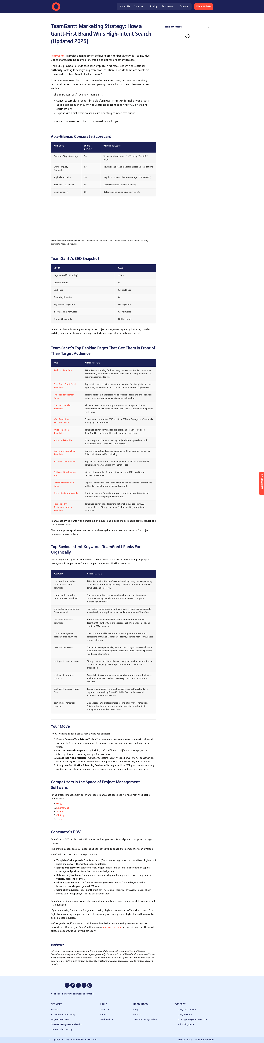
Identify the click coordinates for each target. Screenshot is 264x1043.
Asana (59, 811)
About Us (125, 6)
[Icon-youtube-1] (78, 985)
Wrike (59, 804)
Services (138, 6)
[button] (209, 27)
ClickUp (60, 815)
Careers (184, 6)
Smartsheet (62, 808)
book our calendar (111, 927)
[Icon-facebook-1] (67, 985)
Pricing (154, 6)
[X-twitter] (72, 985)
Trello (59, 819)
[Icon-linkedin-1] (84, 985)
